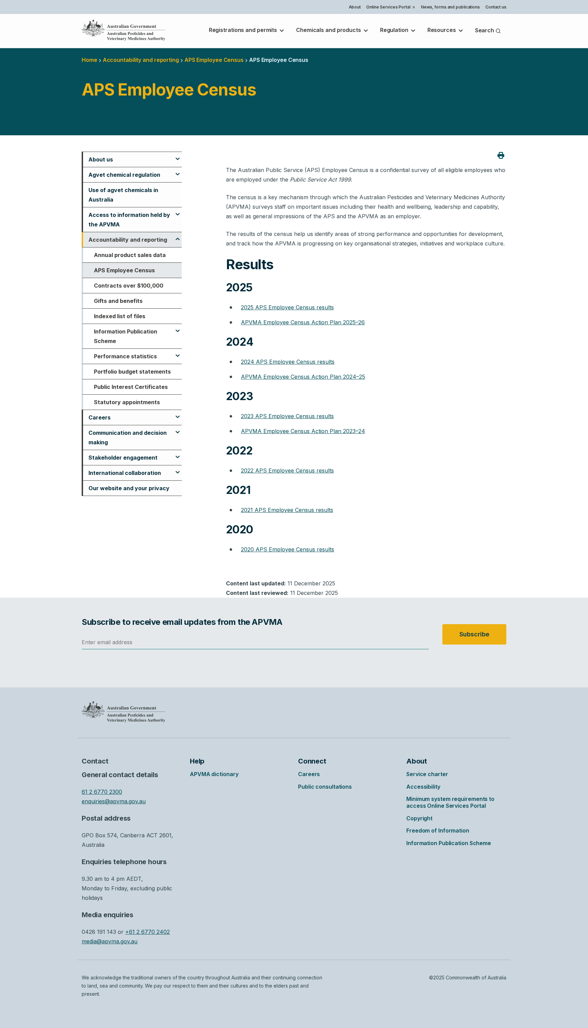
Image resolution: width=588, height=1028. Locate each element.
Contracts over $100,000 (128, 285)
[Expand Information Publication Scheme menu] (178, 328)
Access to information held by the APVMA (129, 219)
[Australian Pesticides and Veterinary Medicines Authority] (123, 30)
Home (89, 59)
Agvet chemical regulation (124, 174)
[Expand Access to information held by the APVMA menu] (178, 211)
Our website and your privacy (128, 488)
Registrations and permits (243, 30)
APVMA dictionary (214, 774)
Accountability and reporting (141, 59)
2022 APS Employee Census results (287, 470)
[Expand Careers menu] (178, 414)
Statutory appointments (127, 402)
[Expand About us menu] (178, 156)
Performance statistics (125, 356)
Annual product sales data (130, 255)
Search (485, 30)
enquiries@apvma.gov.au (114, 801)
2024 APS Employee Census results (287, 361)
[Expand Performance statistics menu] (178, 352)
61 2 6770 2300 (102, 791)
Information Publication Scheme (125, 336)
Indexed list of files (119, 316)
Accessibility (423, 786)
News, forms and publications (450, 7)
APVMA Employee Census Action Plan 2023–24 (303, 431)
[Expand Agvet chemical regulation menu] (178, 171)
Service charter (427, 774)
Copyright (419, 818)
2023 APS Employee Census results (287, 416)
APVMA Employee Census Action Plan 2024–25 (303, 376)
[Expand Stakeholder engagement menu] (178, 454)
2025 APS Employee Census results (287, 307)
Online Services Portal (390, 7)
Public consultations (325, 786)
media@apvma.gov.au (109, 941)
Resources (442, 30)
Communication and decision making (127, 437)
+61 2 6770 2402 (147, 931)
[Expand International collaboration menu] (178, 469)
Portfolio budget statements (132, 371)
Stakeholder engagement (123, 457)
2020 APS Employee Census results (287, 549)
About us (100, 159)
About (355, 7)
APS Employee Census (124, 270)
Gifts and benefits (118, 300)
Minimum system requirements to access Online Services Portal (450, 802)
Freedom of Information (437, 830)
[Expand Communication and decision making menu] (178, 429)
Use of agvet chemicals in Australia (123, 195)
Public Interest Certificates (131, 386)
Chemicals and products (329, 30)
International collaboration (124, 472)
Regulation (395, 30)
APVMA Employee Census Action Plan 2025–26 (303, 322)
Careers (99, 417)
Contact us (495, 7)
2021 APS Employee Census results (287, 510)
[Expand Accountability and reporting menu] (178, 236)
